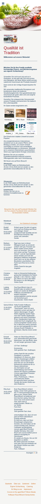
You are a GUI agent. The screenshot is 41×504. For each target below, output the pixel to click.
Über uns (17, 484)
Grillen (33, 484)
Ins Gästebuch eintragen (28, 223)
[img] (10, 40)
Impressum (28, 489)
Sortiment (25, 484)
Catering (30, 486)
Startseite (8, 484)
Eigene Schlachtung (17, 486)
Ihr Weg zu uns (16, 489)
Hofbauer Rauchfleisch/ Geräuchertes (21, 495)
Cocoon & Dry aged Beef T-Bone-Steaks (21, 492)
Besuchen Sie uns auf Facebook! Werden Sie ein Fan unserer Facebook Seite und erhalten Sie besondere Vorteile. (20, 211)
